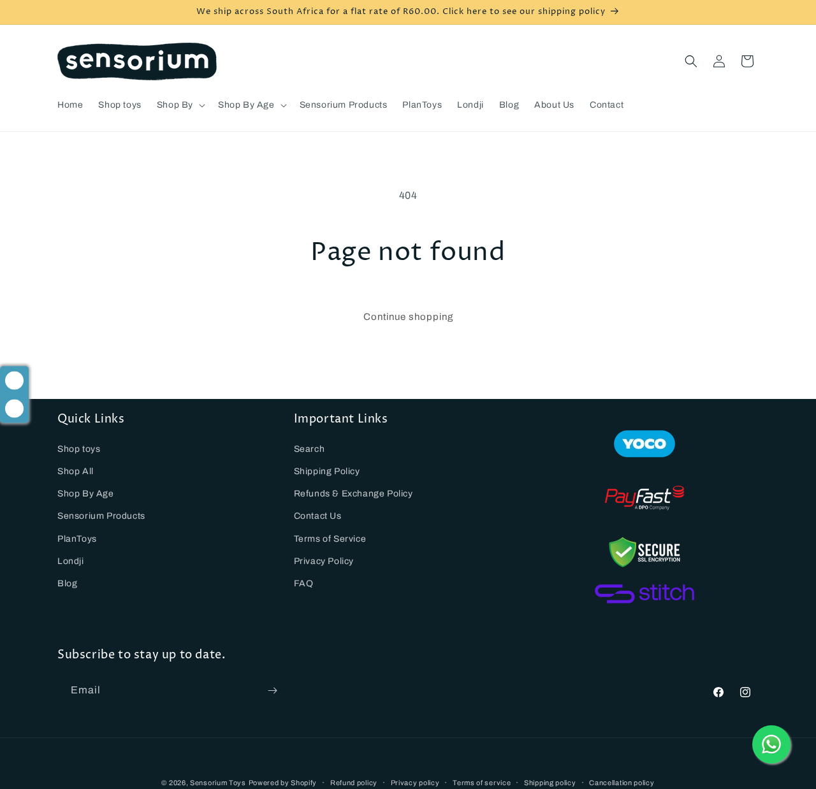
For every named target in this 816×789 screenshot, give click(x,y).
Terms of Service (330, 538)
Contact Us (318, 516)
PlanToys (77, 538)
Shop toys (78, 449)
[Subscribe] (272, 691)
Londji (70, 561)
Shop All (75, 471)
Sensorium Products (101, 516)
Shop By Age (85, 493)
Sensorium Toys (218, 782)
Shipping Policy (327, 471)
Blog (67, 583)
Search (309, 449)
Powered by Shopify (283, 782)
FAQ (304, 583)
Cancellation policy (621, 782)
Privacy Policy (324, 561)
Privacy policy (415, 782)
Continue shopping (408, 317)
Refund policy (353, 782)
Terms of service (482, 782)
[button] (179, 105)
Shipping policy (550, 782)
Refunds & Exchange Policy (353, 493)
